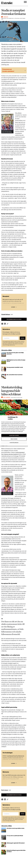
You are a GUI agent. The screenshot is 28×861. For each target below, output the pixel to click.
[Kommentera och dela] (2, 397)
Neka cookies (14, 439)
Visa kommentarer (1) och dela (14, 319)
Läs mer (13, 307)
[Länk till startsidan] (7, 3)
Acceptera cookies (14, 435)
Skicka (22, 338)
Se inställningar (14, 442)
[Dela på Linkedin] (5, 324)
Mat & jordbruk (6, 397)
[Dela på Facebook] (2, 324)
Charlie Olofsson (5, 314)
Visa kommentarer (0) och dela (14, 794)
